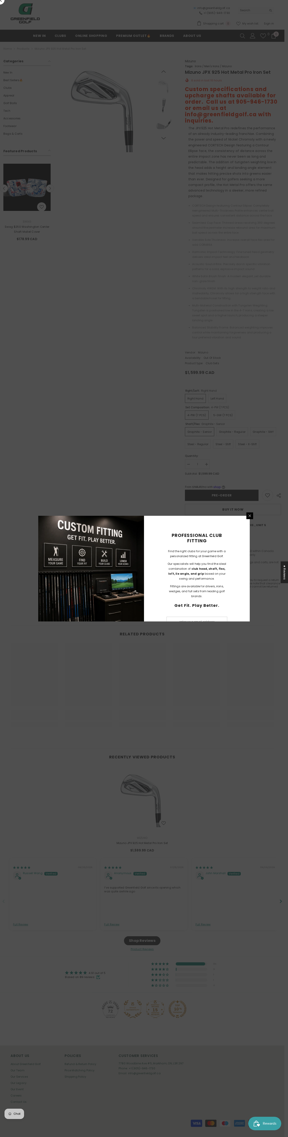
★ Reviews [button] (284, 572)
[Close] (249, 515)
